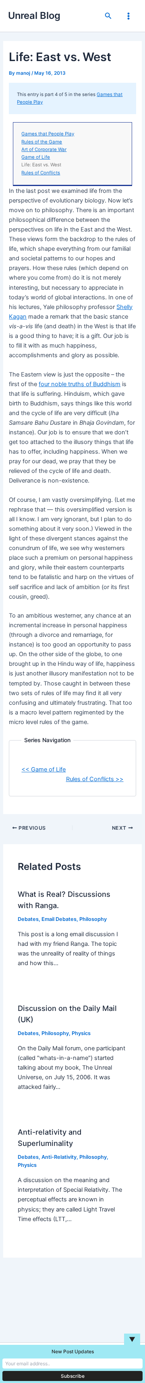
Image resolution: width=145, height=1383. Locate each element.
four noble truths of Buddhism (79, 384)
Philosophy (93, 919)
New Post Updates (73, 1351)
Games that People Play (47, 134)
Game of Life (35, 157)
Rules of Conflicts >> (95, 779)
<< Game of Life (43, 769)
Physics (81, 1033)
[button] (108, 16)
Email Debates (59, 919)
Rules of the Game (41, 142)
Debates (28, 919)
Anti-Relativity (59, 1157)
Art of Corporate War (43, 149)
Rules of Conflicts (40, 173)
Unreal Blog (34, 15)
